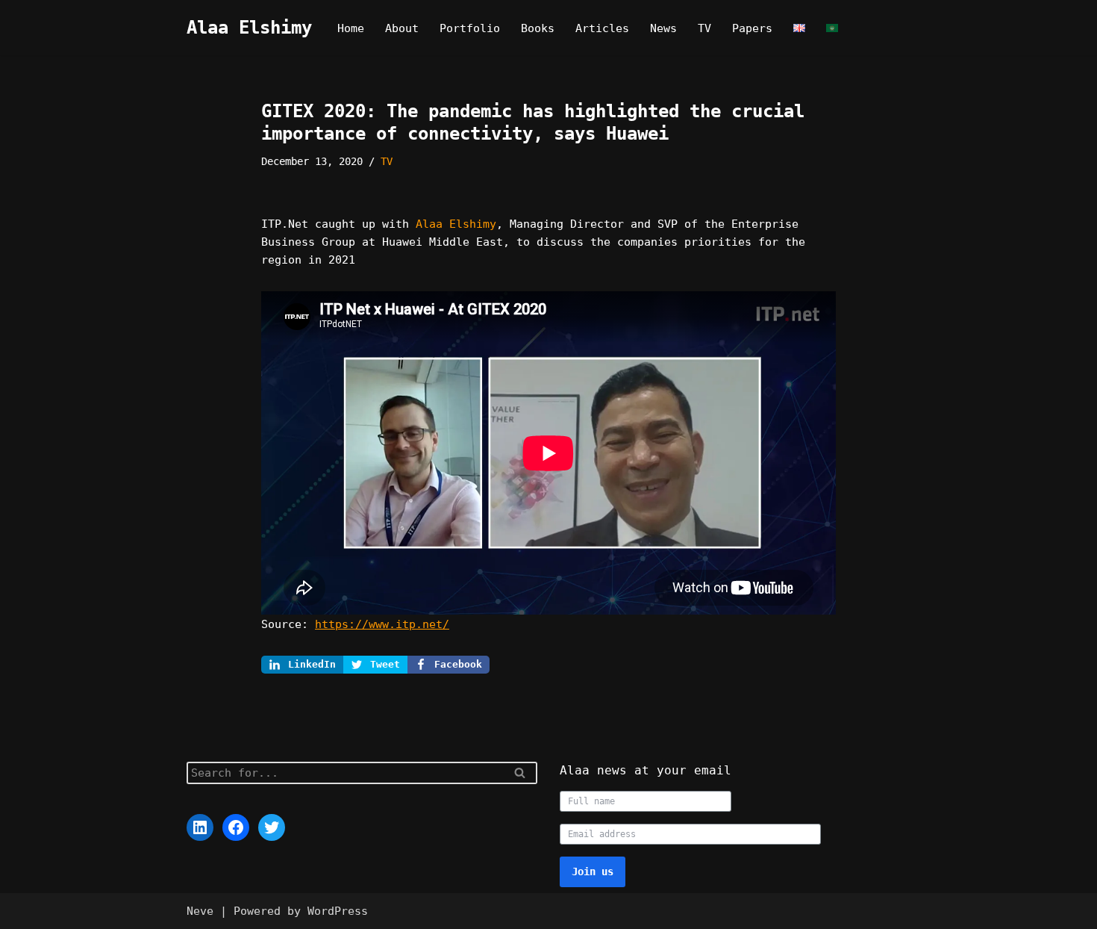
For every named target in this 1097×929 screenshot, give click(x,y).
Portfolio (470, 28)
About (402, 28)
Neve (200, 911)
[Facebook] (235, 827)
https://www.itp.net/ (382, 624)
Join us (592, 871)
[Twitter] (271, 827)
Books (537, 28)
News (663, 28)
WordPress (337, 911)
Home (350, 28)
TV (704, 28)
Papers (752, 28)
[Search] (520, 773)
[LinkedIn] (200, 827)
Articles (602, 28)
